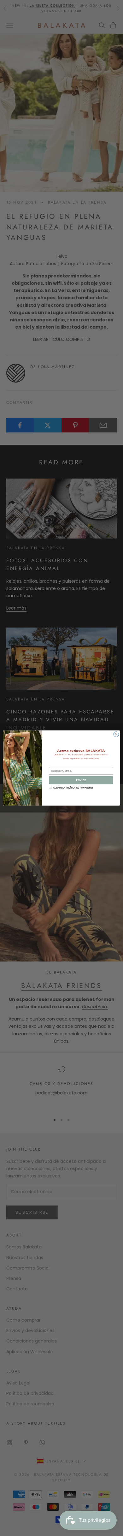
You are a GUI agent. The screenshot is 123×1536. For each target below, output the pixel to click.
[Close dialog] (116, 734)
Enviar (81, 780)
